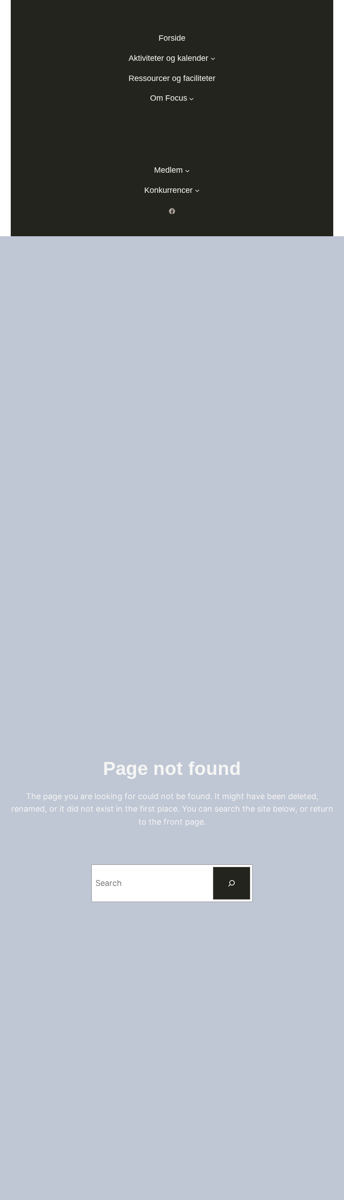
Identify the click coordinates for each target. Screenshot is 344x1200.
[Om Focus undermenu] (191, 98)
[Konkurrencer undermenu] (197, 190)
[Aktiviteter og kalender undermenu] (213, 58)
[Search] (231, 883)
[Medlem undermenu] (187, 170)
